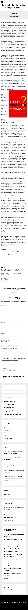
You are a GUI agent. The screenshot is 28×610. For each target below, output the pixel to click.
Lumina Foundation (9, 512)
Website (3, 333)
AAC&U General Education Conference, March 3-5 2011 (13, 458)
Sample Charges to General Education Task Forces (14, 471)
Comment (3, 305)
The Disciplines (8, 438)
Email (2, 328)
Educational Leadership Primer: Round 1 (7, 277)
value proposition (15, 289)
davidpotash (14, 13)
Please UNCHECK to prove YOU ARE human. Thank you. (5, 340)
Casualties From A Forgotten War (12, 414)
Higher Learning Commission (11, 551)
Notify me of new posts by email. (10, 348)
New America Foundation (10, 517)
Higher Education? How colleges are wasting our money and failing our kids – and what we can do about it (13, 33)
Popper (24, 602)
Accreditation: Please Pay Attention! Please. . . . (6, 271)
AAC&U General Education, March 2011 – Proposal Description (14, 465)
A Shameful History (9, 407)
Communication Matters (10, 404)
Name (3, 322)
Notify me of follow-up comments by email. (12, 346)
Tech (5, 435)
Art (4, 427)
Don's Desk (7, 494)
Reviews (14, 288)
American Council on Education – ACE (13, 539)
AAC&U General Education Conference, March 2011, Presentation (13, 452)
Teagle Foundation (8, 520)
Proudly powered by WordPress (10, 602)
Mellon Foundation (8, 514)
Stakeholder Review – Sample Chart (14, 476)
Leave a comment (14, 16)
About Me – (7, 480)
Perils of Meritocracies (10, 401)
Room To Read (7, 578)
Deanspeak (9, 288)
